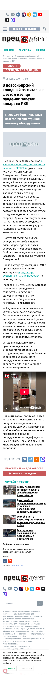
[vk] (18, 14)
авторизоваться (23, 552)
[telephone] (7, 14)
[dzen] (7, 20)
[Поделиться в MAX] (42, 459)
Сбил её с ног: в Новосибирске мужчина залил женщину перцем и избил (31, 521)
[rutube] (24, 14)
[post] (13, 14)
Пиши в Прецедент (24, 28)
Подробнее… (9, 673)
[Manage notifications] (5, 671)
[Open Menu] (5, 29)
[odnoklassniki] (29, 14)
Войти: (6, 556)
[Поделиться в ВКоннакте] (24, 459)
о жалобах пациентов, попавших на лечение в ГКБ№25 (24, 164)
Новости (9, 50)
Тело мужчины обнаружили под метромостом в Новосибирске (26, 534)
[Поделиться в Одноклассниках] (36, 459)
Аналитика (25, 50)
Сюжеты (40, 50)
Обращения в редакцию (22, 70)
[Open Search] (44, 29)
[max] (13, 20)
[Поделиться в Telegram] (30, 459)
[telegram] (35, 14)
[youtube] (40, 14)
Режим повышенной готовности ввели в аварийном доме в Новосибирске (28, 491)
